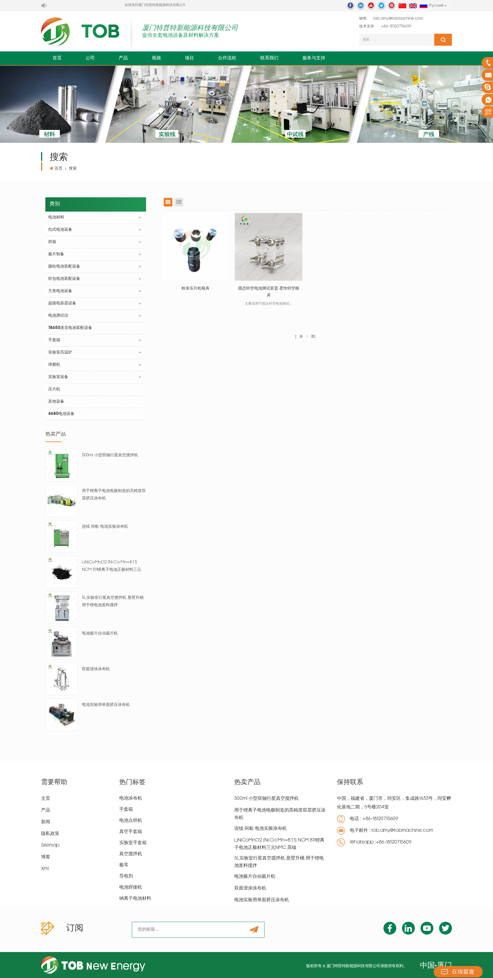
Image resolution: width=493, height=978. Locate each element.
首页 (57, 58)
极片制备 (56, 254)
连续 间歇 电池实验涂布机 (105, 527)
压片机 (54, 389)
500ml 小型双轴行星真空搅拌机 (110, 455)
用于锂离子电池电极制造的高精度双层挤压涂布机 (114, 495)
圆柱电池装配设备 (64, 266)
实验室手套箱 (133, 843)
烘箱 (52, 242)
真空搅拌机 (130, 854)
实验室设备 (58, 377)
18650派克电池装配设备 (70, 328)
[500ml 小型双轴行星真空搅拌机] (61, 465)
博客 (45, 857)
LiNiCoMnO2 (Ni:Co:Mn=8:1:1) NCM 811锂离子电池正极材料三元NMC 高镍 (111, 567)
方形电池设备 (60, 291)
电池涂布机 (130, 798)
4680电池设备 (61, 414)
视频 (156, 58)
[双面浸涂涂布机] (61, 679)
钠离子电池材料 (135, 898)
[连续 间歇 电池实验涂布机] (61, 536)
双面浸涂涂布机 (96, 669)
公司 (90, 58)
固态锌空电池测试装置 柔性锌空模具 (268, 292)
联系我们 (269, 58)
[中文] (402, 6)
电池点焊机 (130, 820)
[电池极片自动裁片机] (61, 643)
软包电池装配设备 (64, 279)
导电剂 (126, 876)
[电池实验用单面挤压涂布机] (61, 714)
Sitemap (50, 845)
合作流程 (227, 58)
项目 (189, 58)
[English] (413, 6)
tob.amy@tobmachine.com (398, 19)
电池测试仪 (58, 316)
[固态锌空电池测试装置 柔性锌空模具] (268, 247)
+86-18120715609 (396, 26)
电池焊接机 (130, 887)
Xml (45, 869)
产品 (123, 58)
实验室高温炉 (60, 352)
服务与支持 (313, 58)
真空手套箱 (130, 832)
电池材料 (56, 217)
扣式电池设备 (60, 230)
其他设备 (56, 401)
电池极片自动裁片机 (100, 633)
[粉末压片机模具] (195, 247)
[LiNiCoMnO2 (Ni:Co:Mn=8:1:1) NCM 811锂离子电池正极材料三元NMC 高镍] (61, 572)
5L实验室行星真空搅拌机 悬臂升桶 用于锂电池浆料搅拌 (113, 601)
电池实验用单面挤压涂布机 (106, 705)
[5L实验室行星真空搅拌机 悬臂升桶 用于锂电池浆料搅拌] (61, 608)
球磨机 (54, 365)
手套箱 (54, 340)
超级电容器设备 (62, 303)
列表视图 (179, 202)
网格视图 (168, 202)
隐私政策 (50, 834)
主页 (45, 798)
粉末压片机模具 (195, 288)
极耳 (123, 865)
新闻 (45, 822)
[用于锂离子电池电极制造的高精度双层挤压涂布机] (61, 501)
